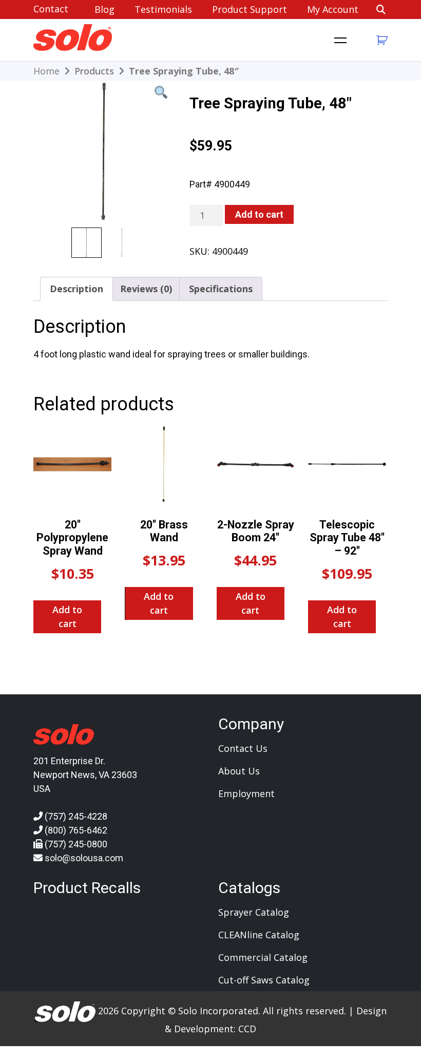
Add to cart (259, 214)
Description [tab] (76, 288)
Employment (246, 793)
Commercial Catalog (263, 957)
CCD (247, 1029)
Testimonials (163, 9)
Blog (104, 9)
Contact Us (242, 748)
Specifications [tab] (221, 288)
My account (332, 9)
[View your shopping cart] (381, 40)
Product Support (249, 9)
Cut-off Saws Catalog (264, 980)
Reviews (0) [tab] (146, 288)
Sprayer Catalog (253, 912)
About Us (239, 771)
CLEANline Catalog (258, 935)
